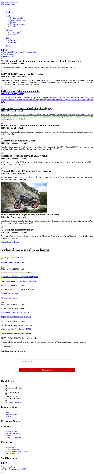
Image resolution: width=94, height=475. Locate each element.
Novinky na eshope (13, 447)
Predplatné (14, 34)
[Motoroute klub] (29, 52)
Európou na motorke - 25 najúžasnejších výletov (19, 281)
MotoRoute (11, 467)
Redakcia (13, 40)
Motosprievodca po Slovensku (12, 262)
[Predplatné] (5, 52)
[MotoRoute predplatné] (10, 242)
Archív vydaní (15, 32)
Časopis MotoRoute (13, 449)
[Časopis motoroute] (8, 54)
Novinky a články (16, 18)
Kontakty (9, 416)
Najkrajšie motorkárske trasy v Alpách (16, 317)
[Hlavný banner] (16, 52)
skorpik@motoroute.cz (14, 402)
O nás (8, 412)
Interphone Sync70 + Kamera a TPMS (16, 333)
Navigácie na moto (12, 453)
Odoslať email (47, 370)
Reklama (13, 42)
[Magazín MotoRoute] (9, 2)
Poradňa (13, 26)
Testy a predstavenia (17, 20)
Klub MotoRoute (12, 414)
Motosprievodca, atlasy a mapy (17, 451)
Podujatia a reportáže (17, 24)
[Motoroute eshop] (8, 56)
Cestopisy (13, 22)
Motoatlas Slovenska (9, 298)
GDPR (23, 469)
